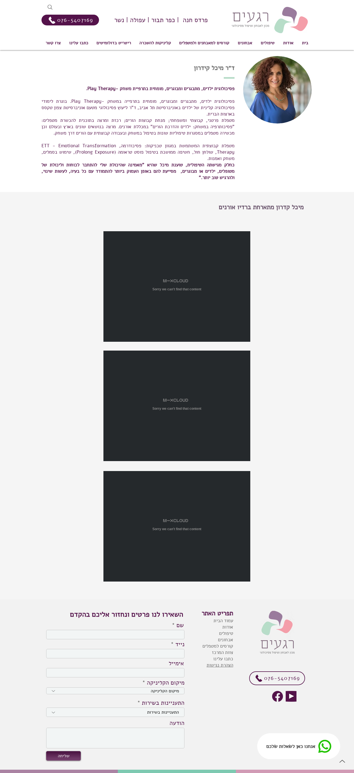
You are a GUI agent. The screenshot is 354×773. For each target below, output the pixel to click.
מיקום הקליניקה (165, 683)
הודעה (177, 723)
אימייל (176, 663)
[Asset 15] (277, 696)
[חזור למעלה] (342, 761)
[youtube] (291, 696)
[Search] (50, 7)
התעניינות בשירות (163, 703)
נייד (179, 644)
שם (180, 625)
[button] (204, 43)
